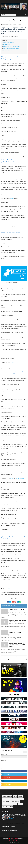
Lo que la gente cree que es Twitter (11, 48)
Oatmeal (11, 478)
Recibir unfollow (6, 44)
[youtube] (15, 1)
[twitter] (10, 1)
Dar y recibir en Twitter (8, 52)
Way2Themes (15, 838)
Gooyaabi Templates (14, 840)
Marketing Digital (15, 801)
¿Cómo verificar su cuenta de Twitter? (16, 610)
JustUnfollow (15, 362)
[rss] (17, 1)
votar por (12, 198)
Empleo (15, 796)
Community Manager (7, 796)
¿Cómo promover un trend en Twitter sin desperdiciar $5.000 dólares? (16, 644)
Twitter (19, 24)
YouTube (11, 806)
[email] (19, 1)
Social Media (14, 804)
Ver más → (11, 818)
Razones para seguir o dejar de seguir (11, 46)
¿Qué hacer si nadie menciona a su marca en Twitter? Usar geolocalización (17, 632)
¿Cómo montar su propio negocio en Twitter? (17, 621)
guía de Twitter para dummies (11, 588)
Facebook (20, 796)
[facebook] (8, 1)
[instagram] (12, 1)
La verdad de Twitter (7, 50)
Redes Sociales (6, 804)
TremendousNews (19, 478)
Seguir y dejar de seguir (8, 42)
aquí (20, 585)
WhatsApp (5, 806)
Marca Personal (6, 801)
